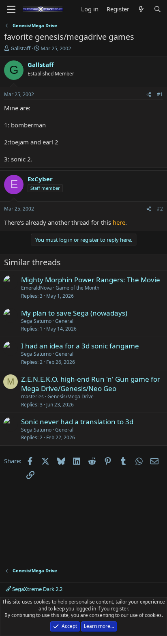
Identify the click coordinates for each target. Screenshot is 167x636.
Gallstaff (20, 48)
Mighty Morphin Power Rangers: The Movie (90, 279)
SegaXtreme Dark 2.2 (36, 589)
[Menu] (11, 9)
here (119, 222)
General (64, 321)
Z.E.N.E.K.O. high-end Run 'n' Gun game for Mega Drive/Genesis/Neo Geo (90, 383)
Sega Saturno (36, 321)
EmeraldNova (36, 287)
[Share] (148, 94)
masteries (32, 396)
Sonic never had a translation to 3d (77, 421)
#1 (160, 94)
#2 (160, 208)
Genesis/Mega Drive (70, 396)
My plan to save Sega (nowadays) (74, 313)
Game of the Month (77, 287)
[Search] (157, 9)
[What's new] (141, 9)
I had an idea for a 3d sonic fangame (80, 345)
